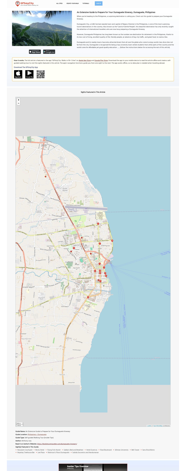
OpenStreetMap (158, 426)
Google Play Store (101, 60)
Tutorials (86, 3)
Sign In (98, 3)
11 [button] (100, 272)
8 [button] (100, 280)
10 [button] (112, 240)
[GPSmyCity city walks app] (27, 3)
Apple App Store (85, 60)
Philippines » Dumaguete (37, 434)
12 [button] (88, 297)
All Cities (59, 3)
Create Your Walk (72, 3)
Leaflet (149, 426)
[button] (18, 100)
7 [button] (99, 263)
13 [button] (100, 270)
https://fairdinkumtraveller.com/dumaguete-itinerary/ (57, 444)
